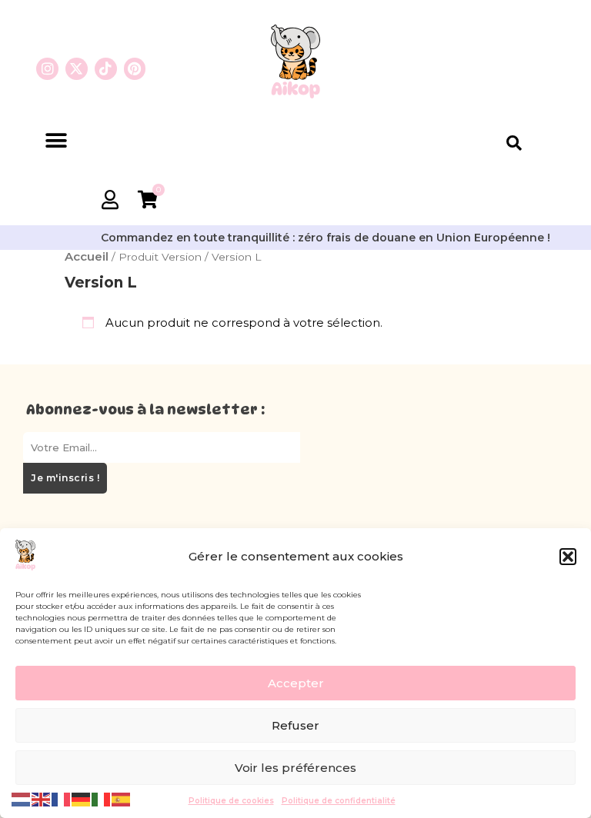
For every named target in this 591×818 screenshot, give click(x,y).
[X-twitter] (76, 69)
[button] (568, 556)
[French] (62, 798)
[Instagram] (47, 69)
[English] (42, 798)
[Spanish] (122, 798)
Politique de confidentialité (339, 801)
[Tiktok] (106, 69)
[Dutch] (22, 798)
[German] (82, 798)
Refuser (295, 725)
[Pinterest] (135, 69)
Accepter (296, 683)
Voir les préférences (295, 767)
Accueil (87, 256)
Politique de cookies (231, 801)
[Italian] (102, 798)
